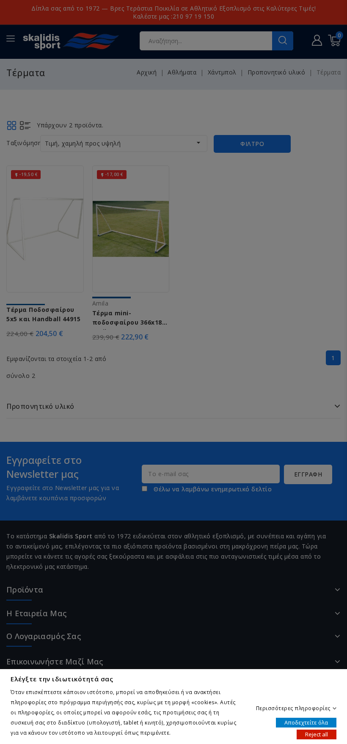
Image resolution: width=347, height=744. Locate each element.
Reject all (316, 734)
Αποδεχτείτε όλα (306, 722)
